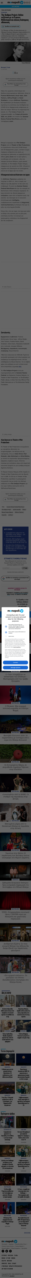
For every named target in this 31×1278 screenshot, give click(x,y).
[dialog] (16, 639)
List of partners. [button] (17, 647)
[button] (15, 636)
